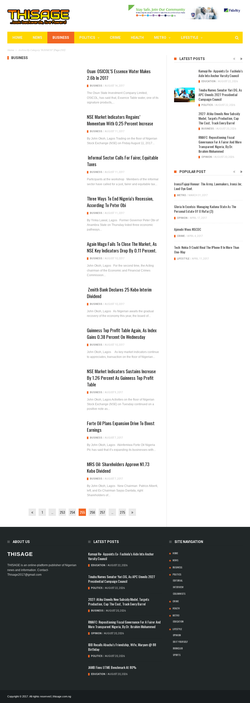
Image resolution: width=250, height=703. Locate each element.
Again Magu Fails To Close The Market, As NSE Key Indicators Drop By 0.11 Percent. (122, 247)
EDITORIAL (178, 580)
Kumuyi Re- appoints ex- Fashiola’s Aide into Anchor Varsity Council (220, 73)
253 (62, 512)
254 (72, 512)
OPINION (206, 157)
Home (17, 38)
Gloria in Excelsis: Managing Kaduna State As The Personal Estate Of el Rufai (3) (205, 209)
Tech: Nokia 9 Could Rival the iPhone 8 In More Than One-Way (206, 249)
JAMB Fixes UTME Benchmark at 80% (112, 667)
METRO (160, 38)
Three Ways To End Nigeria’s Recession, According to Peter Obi (120, 201)
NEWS (37, 38)
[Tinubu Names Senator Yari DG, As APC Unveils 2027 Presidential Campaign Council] (184, 95)
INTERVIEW (178, 587)
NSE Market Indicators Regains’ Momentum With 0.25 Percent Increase (120, 120)
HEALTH (137, 38)
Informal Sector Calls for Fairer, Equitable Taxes (122, 160)
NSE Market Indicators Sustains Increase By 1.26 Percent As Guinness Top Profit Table (121, 378)
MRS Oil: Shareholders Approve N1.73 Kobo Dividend (118, 467)
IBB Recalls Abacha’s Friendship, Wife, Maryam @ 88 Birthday (122, 647)
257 (102, 512)
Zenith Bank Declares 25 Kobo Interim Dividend (119, 292)
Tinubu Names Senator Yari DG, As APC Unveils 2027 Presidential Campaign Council (220, 94)
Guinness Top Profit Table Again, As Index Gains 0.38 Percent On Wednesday (121, 333)
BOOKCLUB (178, 648)
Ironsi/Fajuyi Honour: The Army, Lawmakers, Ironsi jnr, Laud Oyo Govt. (208, 186)
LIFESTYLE (189, 38)
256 (92, 512)
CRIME (115, 38)
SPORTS (176, 655)
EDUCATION (208, 81)
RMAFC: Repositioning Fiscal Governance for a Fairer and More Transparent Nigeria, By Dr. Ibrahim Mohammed (219, 144)
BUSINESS (60, 38)
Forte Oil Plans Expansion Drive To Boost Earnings (121, 426)
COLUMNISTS (179, 593)
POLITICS (87, 38)
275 (122, 512)
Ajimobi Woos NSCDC (187, 229)
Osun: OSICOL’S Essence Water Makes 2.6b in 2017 (119, 74)
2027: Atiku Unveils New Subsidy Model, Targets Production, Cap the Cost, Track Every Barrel (219, 118)
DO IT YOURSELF (180, 641)
